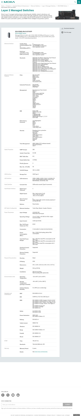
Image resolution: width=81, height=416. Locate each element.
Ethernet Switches (35, 6)
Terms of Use (60, 415)
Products (8, 6)
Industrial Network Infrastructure (21, 6)
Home (2, 6)
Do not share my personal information (22, 415)
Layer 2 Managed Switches (49, 6)
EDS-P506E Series (62, 6)
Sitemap (67, 415)
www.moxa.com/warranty (41, 351)
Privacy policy (51, 415)
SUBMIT (67, 404)
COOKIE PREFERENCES (40, 415)
